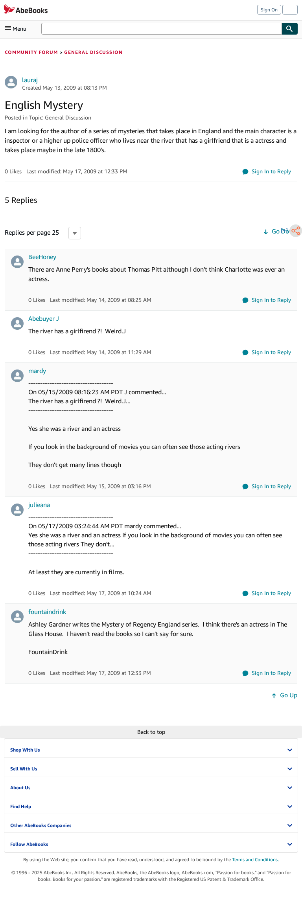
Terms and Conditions (255, 859)
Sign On (269, 10)
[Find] (290, 29)
